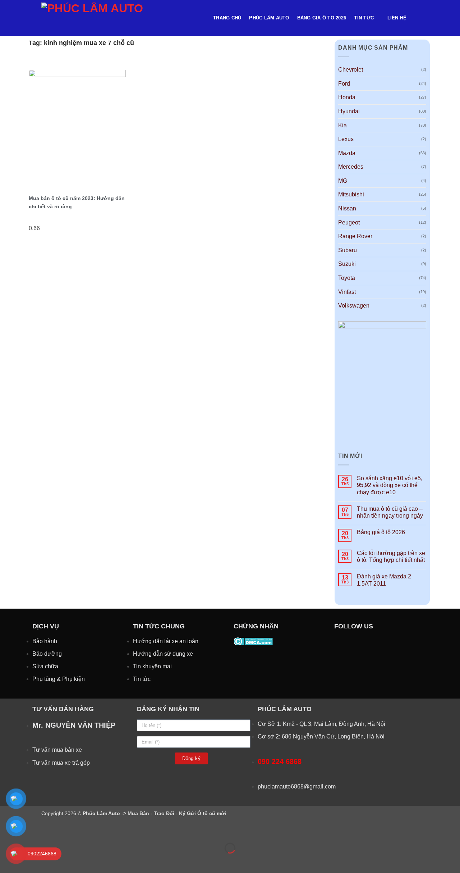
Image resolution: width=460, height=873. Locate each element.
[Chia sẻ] (49, 830)
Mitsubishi (351, 194)
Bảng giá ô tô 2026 (321, 18)
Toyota (346, 278)
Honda (346, 97)
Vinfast (347, 292)
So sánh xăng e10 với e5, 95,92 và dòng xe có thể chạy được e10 (389, 485)
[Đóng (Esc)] (70, 830)
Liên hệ (397, 18)
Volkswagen (353, 306)
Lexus (346, 139)
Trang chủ (227, 18)
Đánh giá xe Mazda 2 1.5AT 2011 (384, 579)
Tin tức (364, 18)
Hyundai (349, 111)
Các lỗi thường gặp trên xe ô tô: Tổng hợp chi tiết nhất (391, 556)
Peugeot (349, 222)
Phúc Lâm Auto (269, 18)
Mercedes (350, 167)
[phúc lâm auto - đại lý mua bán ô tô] (121, 18)
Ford (344, 84)
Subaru (347, 250)
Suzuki (347, 264)
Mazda (346, 153)
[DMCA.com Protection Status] (253, 641)
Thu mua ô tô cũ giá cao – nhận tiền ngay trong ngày (390, 512)
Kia (342, 125)
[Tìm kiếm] (416, 18)
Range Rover (355, 236)
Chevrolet (350, 70)
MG (342, 181)
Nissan (347, 208)
